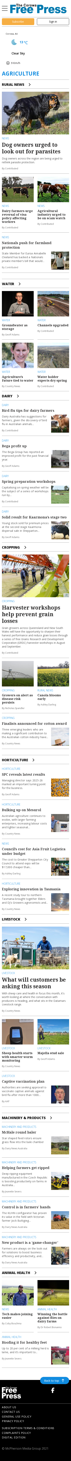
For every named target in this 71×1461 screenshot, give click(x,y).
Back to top (51, 1380)
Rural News (13, 84)
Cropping (11, 547)
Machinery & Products (24, 1117)
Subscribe (18, 21)
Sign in (53, 21)
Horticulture (15, 760)
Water (8, 284)
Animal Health (16, 1272)
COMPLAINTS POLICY (16, 1433)
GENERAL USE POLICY (16, 1416)
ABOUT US (9, 1407)
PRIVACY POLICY (13, 1421)
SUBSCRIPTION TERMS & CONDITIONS (28, 1428)
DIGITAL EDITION (14, 1437)
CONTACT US (11, 1412)
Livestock (11, 919)
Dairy (7, 396)
